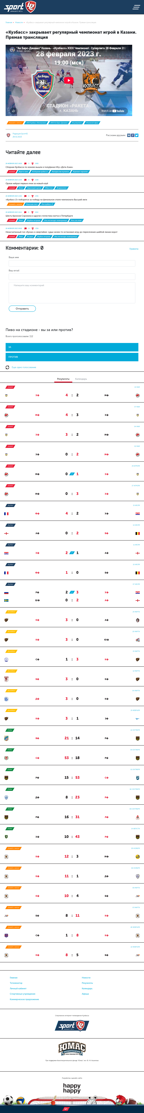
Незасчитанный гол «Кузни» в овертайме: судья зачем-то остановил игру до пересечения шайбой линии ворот (61, 232)
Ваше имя (14, 257)
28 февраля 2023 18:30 (14, 163)
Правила (133, 249)
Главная (13, 977)
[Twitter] (136, 135)
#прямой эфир (92, 123)
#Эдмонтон (61, 188)
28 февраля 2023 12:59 (14, 180)
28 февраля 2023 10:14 (14, 212)
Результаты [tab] (63, 378)
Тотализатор (16, 983)
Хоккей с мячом (15, 123)
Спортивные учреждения (22, 994)
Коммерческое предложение (24, 999)
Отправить (22, 308)
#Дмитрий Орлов (34, 188)
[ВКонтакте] (128, 135)
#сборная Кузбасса (40, 172)
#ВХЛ (21, 220)
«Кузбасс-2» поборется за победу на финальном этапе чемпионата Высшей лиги (46, 199)
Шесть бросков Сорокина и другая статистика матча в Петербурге (39, 216)
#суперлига (77, 123)
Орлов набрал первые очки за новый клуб (27, 183)
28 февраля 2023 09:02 (14, 228)
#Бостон (49, 188)
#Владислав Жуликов (60, 172)
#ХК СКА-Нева (76, 220)
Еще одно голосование (23, 367)
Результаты (87, 983)
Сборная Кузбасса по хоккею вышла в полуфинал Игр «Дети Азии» (39, 167)
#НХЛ (21, 188)
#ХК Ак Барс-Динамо (59, 123)
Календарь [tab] (81, 378)
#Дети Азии (23, 172)
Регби (10, 730)
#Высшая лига (31, 204)
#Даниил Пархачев (80, 172)
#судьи (30, 237)
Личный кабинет (18, 988)
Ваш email (14, 270)
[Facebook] (132, 135)
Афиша (85, 994)
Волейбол (11, 612)
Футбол (10, 505)
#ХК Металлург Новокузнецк (55, 220)
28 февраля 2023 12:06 (14, 196)
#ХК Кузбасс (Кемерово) (36, 123)
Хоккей (12, 172)
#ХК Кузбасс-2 (47, 204)
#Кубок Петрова (33, 220)
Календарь (87, 988)
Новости (86, 977)
